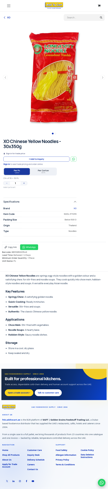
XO (8, 17)
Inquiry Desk (33, 455)
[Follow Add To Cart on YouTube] (33, 481)
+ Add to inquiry (36, 159)
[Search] (101, 17)
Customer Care (34, 450)
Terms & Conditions (65, 464)
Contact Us (32, 469)
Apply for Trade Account (9, 465)
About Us (6, 459)
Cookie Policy (87, 450)
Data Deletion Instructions (87, 456)
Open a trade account (19, 392)
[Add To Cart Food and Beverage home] (15, 407)
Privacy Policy (62, 459)
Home (5, 450)
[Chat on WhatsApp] (101, 482)
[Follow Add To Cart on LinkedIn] (13, 481)
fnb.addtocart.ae (11, 419)
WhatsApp (31, 247)
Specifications (11, 201)
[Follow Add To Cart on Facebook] (26, 481)
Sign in (6, 164)
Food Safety (61, 450)
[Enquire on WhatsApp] (73, 159)
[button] (5, 77)
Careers (31, 464)
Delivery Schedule (35, 459)
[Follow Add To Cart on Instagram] (20, 481)
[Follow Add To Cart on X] (7, 481)
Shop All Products (11, 455)
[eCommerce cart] (99, 5)
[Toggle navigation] (8, 5)
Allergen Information (66, 455)
